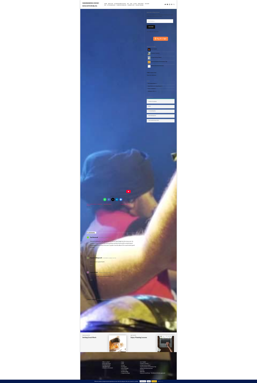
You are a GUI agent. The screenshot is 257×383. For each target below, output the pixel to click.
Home (105, 3)
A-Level (135, 3)
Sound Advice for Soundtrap (154, 86)
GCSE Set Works (139, 5)
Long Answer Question (126, 204)
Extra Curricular (124, 368)
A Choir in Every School (120, 3)
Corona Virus (124, 369)
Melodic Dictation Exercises (157, 65)
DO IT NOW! (154, 49)
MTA (105, 5)
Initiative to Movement (107, 367)
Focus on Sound (151, 88)
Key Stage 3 (124, 366)
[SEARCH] (174, 4)
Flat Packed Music (152, 83)
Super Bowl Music (107, 204)
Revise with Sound (106, 363)
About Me (110, 3)
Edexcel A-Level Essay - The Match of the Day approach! (152, 373)
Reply (91, 251)
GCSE (131, 3)
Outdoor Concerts (155, 53)
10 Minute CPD (130, 5)
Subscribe (150, 26)
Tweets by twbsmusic (151, 75)
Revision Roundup (106, 364)
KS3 (128, 3)
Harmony (142, 369)
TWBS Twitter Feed (151, 72)
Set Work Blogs (111, 5)
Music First (141, 3)
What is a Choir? (106, 362)
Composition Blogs (121, 5)
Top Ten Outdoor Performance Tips (159, 61)
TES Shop (147, 3)
